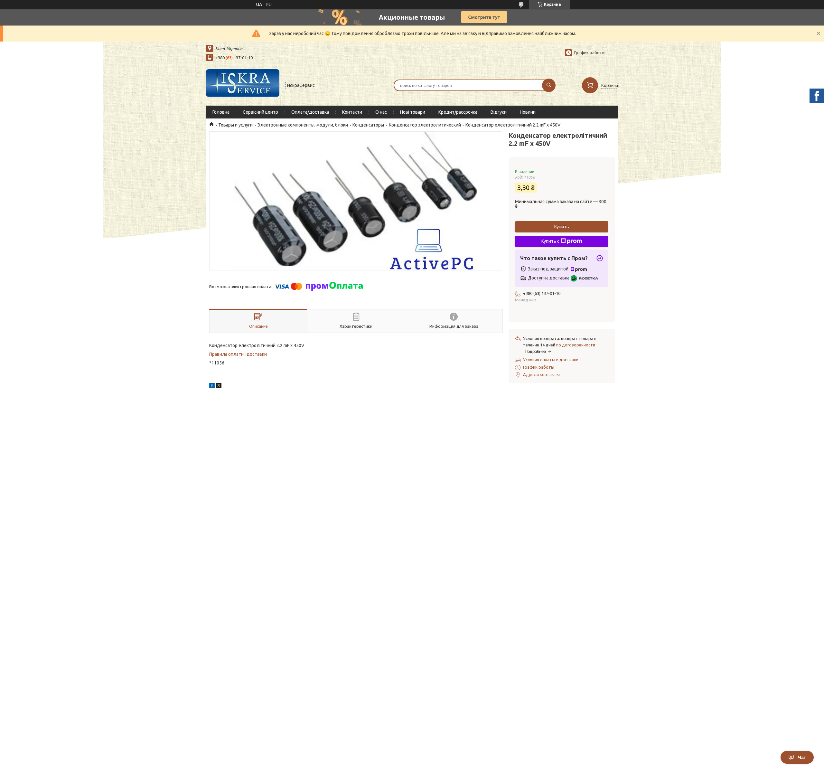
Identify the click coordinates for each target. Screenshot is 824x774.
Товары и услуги (235, 124)
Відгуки (499, 112)
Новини (528, 112)
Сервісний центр (260, 112)
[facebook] (212, 386)
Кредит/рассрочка (457, 112)
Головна (220, 112)
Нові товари (412, 112)
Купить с (550, 241)
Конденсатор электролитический (425, 124)
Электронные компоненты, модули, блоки (303, 124)
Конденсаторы (368, 124)
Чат (802, 757)
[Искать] (549, 85)
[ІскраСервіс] (242, 85)
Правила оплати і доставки (238, 354)
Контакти (352, 112)
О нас (381, 112)
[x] (218, 386)
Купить (561, 226)
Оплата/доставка (310, 112)
